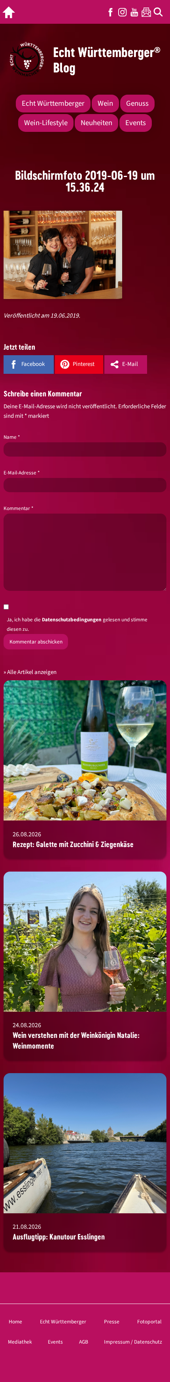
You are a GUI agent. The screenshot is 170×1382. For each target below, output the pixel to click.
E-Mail (130, 364)
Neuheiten (96, 123)
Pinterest (83, 364)
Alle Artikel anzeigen (32, 672)
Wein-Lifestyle (46, 123)
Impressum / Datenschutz (133, 1342)
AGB (83, 1342)
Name (12, 437)
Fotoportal (149, 1321)
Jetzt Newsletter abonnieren (146, 12)
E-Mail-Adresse (22, 472)
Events (135, 123)
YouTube (134, 12)
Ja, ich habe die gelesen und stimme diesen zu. (77, 624)
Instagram (122, 12)
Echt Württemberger (53, 103)
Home (15, 1321)
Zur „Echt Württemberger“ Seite (10, 12)
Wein (105, 103)
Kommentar (18, 508)
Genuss (137, 103)
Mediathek (20, 1342)
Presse (111, 1321)
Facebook (111, 12)
